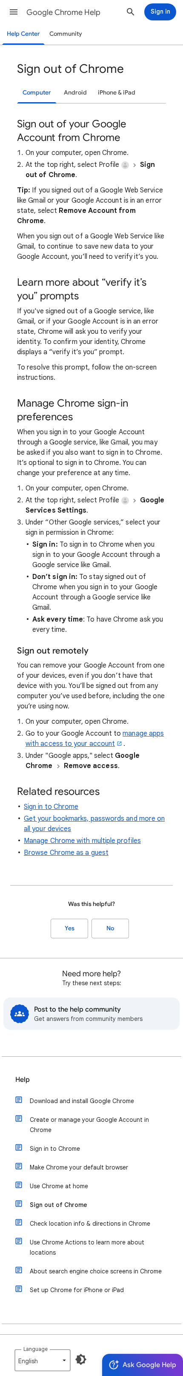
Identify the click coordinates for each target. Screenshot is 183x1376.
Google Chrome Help (63, 12)
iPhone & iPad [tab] (116, 92)
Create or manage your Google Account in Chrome (89, 1125)
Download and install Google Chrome (82, 1101)
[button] (13, 12)
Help (22, 1079)
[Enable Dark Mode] (81, 1359)
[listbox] (42, 1360)
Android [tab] (75, 92)
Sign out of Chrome (58, 1205)
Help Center (23, 33)
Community (65, 33)
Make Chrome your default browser (79, 1167)
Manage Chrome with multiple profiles (82, 841)
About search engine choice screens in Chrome (96, 1271)
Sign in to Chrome (51, 807)
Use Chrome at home (59, 1186)
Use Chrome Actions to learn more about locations (87, 1247)
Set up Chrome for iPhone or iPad (77, 1290)
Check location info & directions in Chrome (90, 1223)
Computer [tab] (37, 92)
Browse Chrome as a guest (66, 853)
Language (35, 1349)
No (110, 928)
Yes (69, 928)
